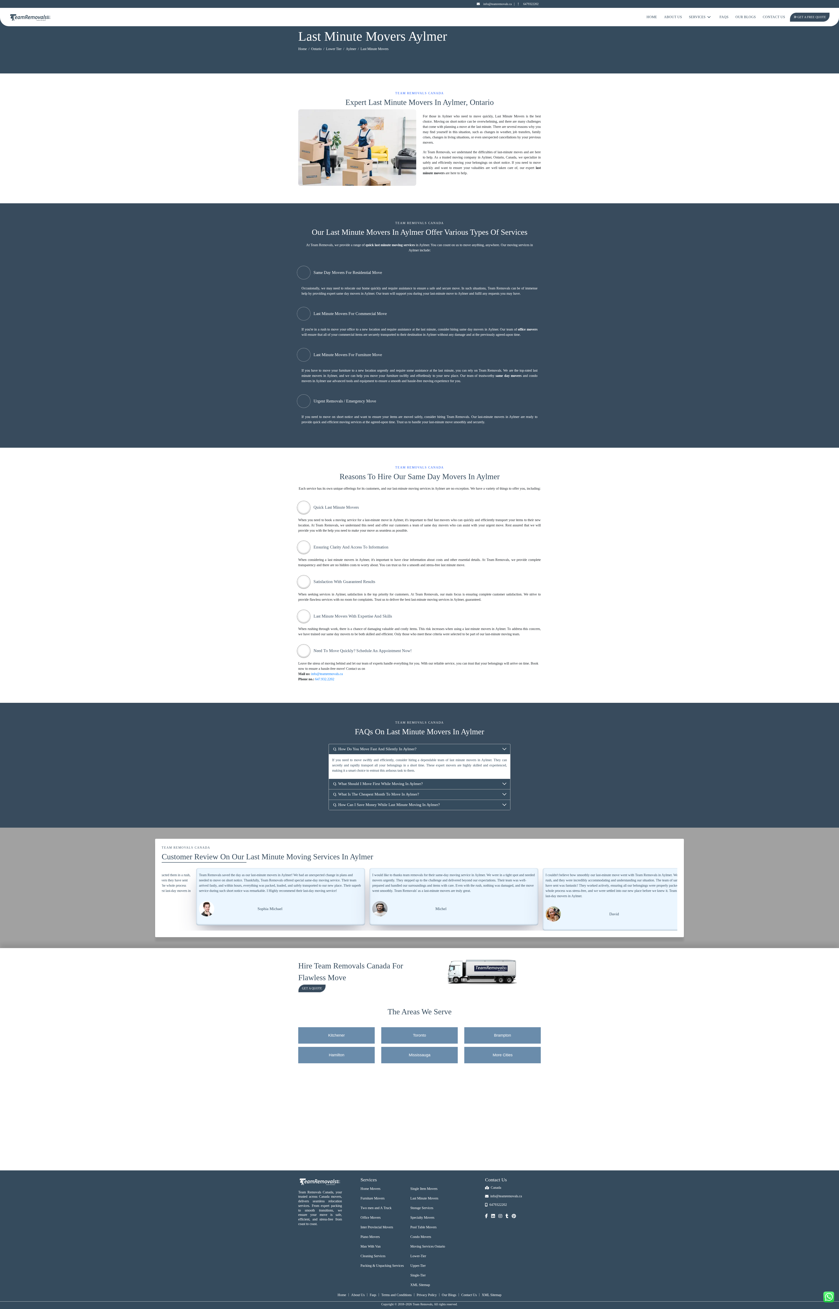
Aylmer (351, 49)
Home (652, 17)
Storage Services (421, 1208)
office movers (527, 329)
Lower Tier (333, 49)
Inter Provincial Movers (377, 1227)
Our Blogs (745, 17)
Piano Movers (370, 1237)
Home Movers (370, 1189)
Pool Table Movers (423, 1227)
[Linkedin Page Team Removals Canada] (493, 1216)
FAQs (723, 17)
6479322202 (531, 4)
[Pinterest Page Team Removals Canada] (514, 1216)
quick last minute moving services (390, 245)
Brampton (502, 1035)
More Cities (503, 1055)
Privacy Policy (427, 1295)
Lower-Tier (418, 1256)
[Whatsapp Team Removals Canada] (828, 1297)
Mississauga (419, 1055)
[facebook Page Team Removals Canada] (486, 1216)
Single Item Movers (423, 1189)
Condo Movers (420, 1237)
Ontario (316, 49)
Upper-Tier (418, 1265)
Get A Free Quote (810, 17)
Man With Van (371, 1246)
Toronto (419, 1035)
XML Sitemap (420, 1285)
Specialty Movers (422, 1217)
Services (697, 17)
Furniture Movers (373, 1198)
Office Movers (371, 1217)
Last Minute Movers (424, 1198)
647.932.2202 (324, 679)
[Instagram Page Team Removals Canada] (500, 1216)
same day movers (509, 376)
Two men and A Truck (376, 1208)
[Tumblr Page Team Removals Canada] (507, 1216)
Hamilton (336, 1055)
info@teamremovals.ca (497, 4)
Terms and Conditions (396, 1295)
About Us (673, 17)
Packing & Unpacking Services (382, 1265)
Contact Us (774, 17)
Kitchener (336, 1035)
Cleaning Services (373, 1256)
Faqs (373, 1295)
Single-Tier (418, 1275)
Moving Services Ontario (427, 1246)
